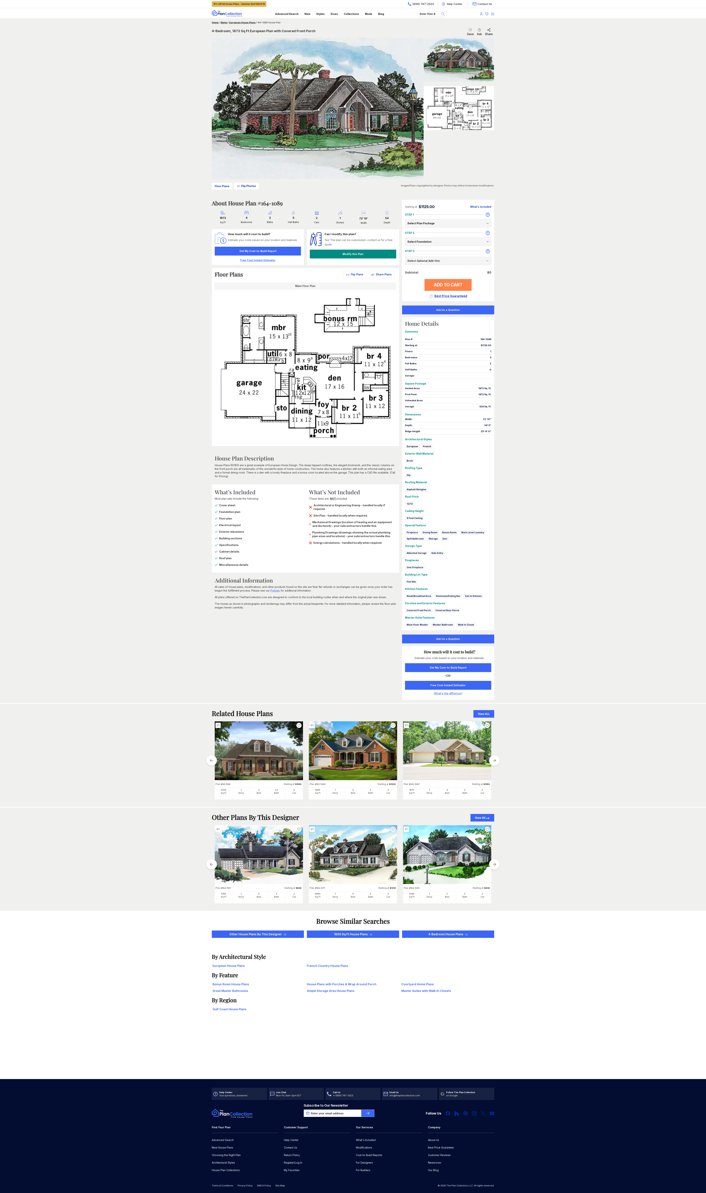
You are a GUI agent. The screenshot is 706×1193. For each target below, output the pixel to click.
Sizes (334, 13)
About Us (433, 1140)
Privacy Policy (245, 1185)
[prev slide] (211, 760)
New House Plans (222, 1147)
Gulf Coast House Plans (229, 1009)
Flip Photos (248, 185)
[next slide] (494, 760)
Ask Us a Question (448, 309)
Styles (320, 13)
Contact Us (290, 1147)
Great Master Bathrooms (230, 991)
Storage (433, 538)
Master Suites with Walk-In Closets (426, 991)
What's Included (366, 1140)
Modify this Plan (353, 254)
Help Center (291, 1140)
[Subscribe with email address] (367, 1113)
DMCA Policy (264, 1185)
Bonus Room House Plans (231, 984)
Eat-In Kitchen (473, 596)
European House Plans (242, 22)
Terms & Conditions (222, 1185)
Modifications (364, 1147)
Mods (368, 13)
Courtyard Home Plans (417, 984)
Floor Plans (222, 186)
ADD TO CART (448, 284)
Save (470, 34)
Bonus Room (449, 532)
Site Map (280, 1185)
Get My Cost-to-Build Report (257, 251)
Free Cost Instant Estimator (448, 685)
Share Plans (384, 274)
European (412, 446)
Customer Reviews (439, 1155)
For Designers (364, 1162)
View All (480, 817)
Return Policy (292, 1155)
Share (489, 34)
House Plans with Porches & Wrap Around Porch (341, 984)
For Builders (363, 1170)
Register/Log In (293, 1162)
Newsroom (434, 1162)
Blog (381, 13)
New (307, 13)
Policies (275, 590)
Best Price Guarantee (441, 1147)
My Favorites (291, 1170)
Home (215, 22)
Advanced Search (287, 13)
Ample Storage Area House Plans (330, 991)
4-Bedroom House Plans (445, 934)
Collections (351, 13)
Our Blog (433, 1170)
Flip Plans (357, 274)
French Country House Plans (327, 966)
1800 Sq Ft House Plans (351, 934)
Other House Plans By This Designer (255, 934)
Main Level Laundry (472, 532)
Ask (479, 34)
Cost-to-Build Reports (369, 1155)
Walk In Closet (466, 624)
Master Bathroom (443, 624)
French (427, 446)
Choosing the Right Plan (226, 1155)
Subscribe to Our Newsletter (326, 1105)
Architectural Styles (223, 1162)
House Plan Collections (226, 1170)
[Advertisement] (353, 1050)
